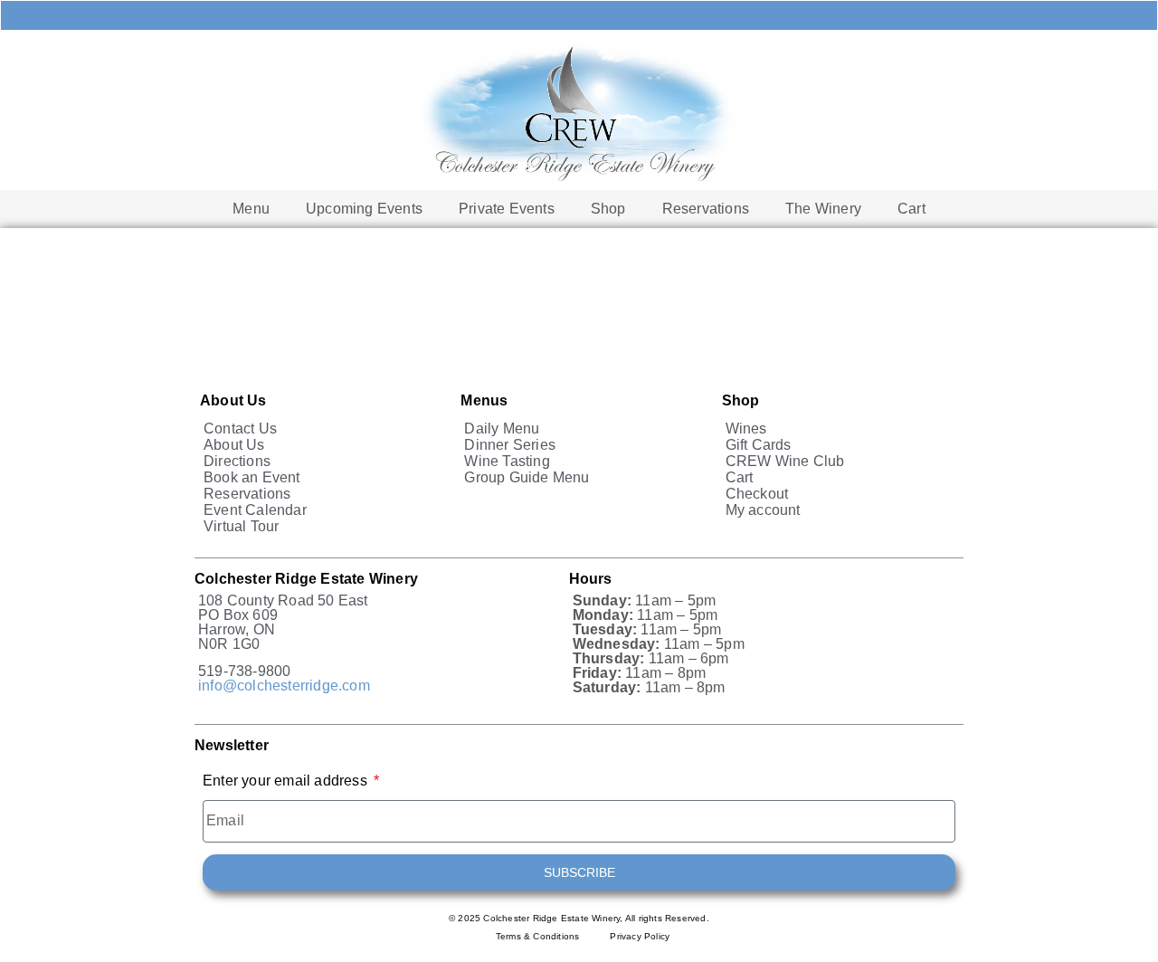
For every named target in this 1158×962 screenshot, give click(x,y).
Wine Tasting (506, 461)
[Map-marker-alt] (610, 15)
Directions (237, 461)
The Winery (823, 208)
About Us (234, 444)
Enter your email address (287, 781)
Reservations (705, 208)
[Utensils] (420, 15)
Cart (911, 208)
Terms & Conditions (538, 936)
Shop (608, 208)
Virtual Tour (241, 526)
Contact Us (240, 428)
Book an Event (252, 477)
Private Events (507, 208)
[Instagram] (737, 15)
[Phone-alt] (484, 15)
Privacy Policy (639, 936)
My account (763, 510)
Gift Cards (759, 444)
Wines (746, 428)
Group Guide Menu (526, 477)
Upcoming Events (364, 208)
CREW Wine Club (785, 461)
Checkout (757, 493)
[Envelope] (547, 15)
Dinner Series (509, 444)
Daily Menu (501, 428)
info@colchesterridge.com (284, 685)
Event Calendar (255, 510)
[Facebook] (674, 15)
